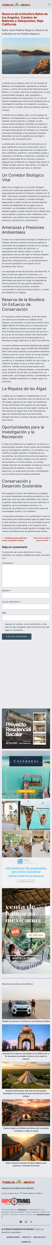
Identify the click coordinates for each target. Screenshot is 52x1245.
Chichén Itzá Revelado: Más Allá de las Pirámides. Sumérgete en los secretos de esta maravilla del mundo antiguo (26, 1093)
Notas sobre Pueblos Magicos (18, 30)
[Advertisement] (26, 676)
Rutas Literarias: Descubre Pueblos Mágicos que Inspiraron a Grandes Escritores (26, 1164)
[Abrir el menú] (49, 4)
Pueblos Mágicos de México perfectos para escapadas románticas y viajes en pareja (26, 1129)
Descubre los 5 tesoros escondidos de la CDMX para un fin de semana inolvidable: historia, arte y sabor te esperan (26, 1056)
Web (4, 613)
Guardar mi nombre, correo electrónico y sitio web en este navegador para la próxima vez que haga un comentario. (27, 627)
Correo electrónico (11, 601)
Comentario (8, 563)
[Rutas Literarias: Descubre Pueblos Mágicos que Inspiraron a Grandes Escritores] (26, 1148)
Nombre (6, 590)
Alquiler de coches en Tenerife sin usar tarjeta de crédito (26, 1021)
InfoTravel (22, 1210)
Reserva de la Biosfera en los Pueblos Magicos (35, 77)
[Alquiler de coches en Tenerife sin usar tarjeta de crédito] (26, 1003)
